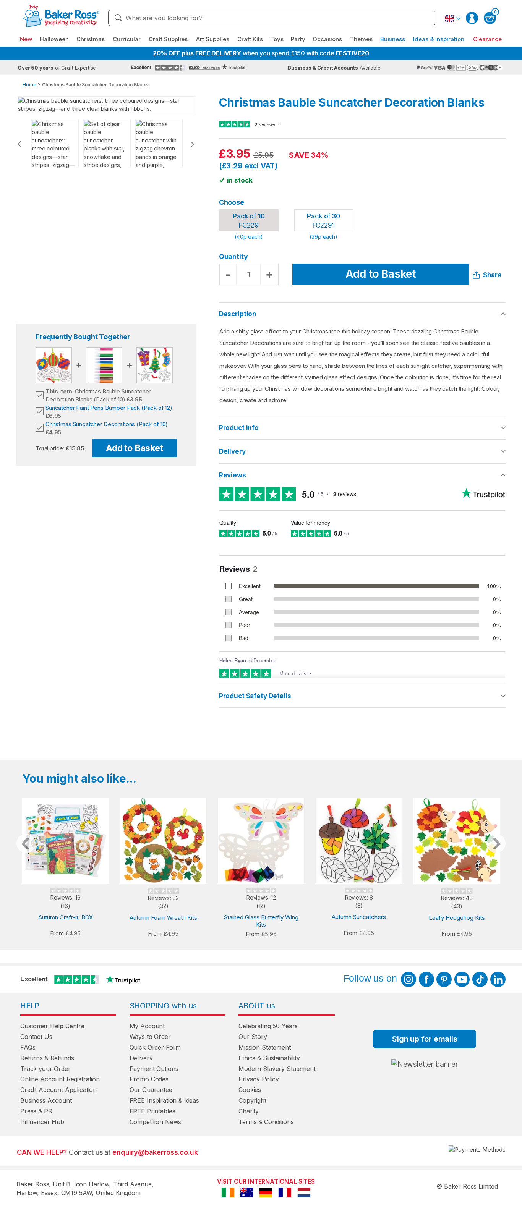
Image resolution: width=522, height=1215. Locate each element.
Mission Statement (264, 1047)
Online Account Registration (60, 1079)
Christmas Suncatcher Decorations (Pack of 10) (106, 424)
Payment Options (154, 1069)
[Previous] (19, 144)
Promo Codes (149, 1079)
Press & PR (36, 1111)
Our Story (252, 1036)
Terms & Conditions (265, 1122)
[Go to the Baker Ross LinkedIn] (498, 979)
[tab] (362, 428)
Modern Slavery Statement (276, 1069)
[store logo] (61, 18)
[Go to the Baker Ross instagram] (408, 979)
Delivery (232, 451)
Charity (248, 1111)
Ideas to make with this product (362, 695)
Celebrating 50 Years (268, 1026)
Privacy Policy (258, 1079)
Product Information (362, 427)
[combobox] (271, 18)
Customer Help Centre (52, 1026)
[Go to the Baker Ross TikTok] (480, 979)
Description (237, 314)
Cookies (249, 1090)
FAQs (27, 1047)
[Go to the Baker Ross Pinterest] (444, 979)
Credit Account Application (58, 1090)
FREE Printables (152, 1111)
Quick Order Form (155, 1047)
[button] (452, 18)
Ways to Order (150, 1036)
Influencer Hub (42, 1122)
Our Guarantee (151, 1090)
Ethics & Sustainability (269, 1058)
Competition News (156, 1122)
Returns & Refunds (47, 1058)
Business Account (46, 1100)
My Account (147, 1026)
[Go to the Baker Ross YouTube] (462, 979)
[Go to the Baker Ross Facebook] (426, 979)
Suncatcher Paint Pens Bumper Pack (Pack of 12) (108, 407)
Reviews (232, 475)
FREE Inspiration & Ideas (164, 1100)
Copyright (252, 1100)
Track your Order (45, 1069)
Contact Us (36, 1036)
